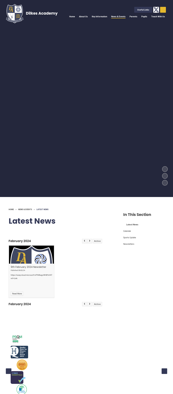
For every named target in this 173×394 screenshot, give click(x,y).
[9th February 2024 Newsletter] (31, 255)
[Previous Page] (84, 241)
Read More (17, 293)
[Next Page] (89, 241)
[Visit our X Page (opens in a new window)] (156, 10)
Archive (97, 241)
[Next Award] (164, 371)
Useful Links (143, 10)
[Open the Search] (163, 10)
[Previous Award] (8, 371)
